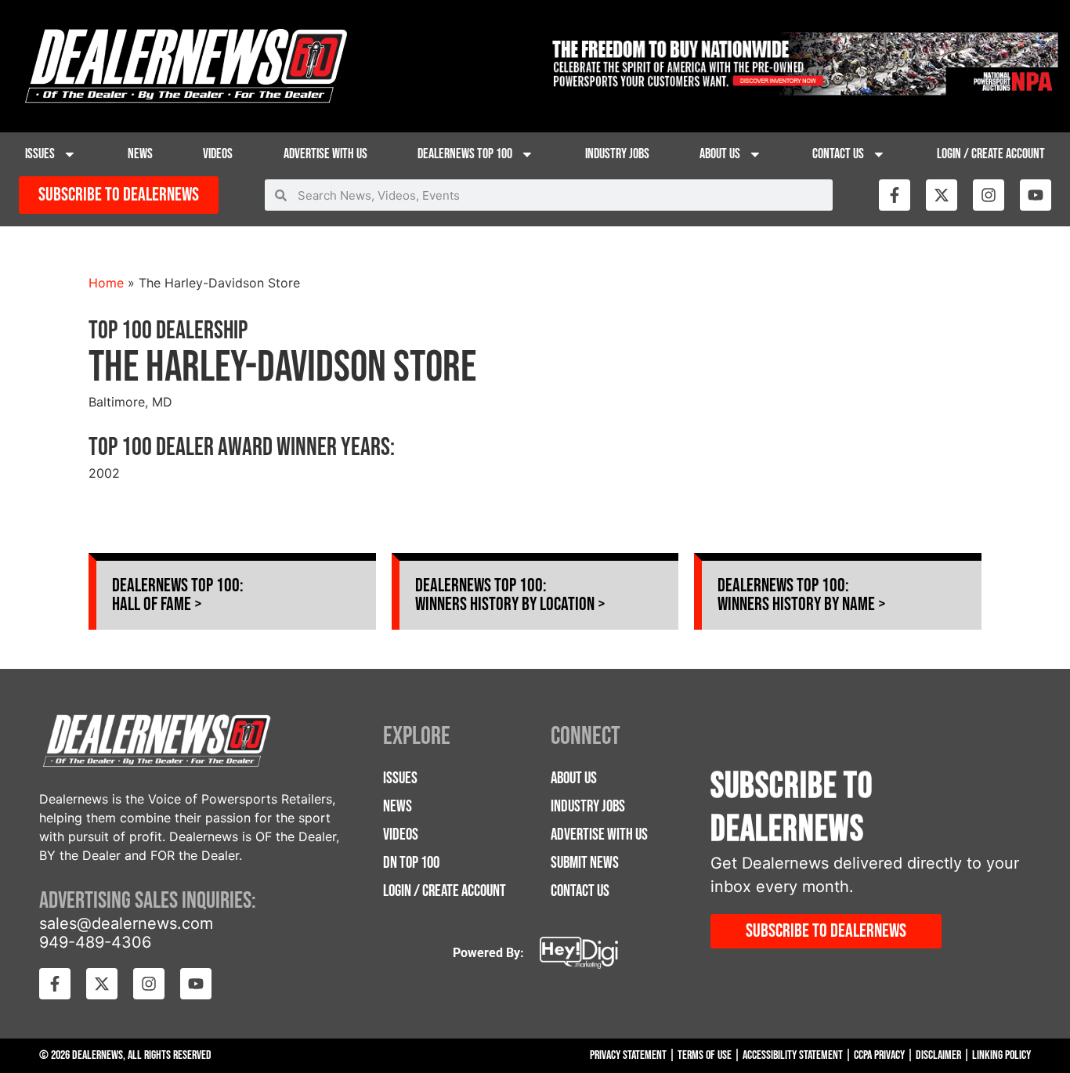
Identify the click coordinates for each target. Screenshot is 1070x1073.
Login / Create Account (991, 154)
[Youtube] (1035, 195)
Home (106, 283)
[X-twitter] (941, 195)
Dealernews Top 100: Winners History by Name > (802, 595)
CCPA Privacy (879, 1055)
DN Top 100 (411, 862)
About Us (719, 154)
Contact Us (838, 154)
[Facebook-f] (894, 195)
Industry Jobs (617, 154)
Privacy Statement (628, 1055)
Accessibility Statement (793, 1055)
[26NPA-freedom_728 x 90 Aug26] (802, 91)
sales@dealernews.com (126, 923)
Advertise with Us (325, 154)
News (140, 154)
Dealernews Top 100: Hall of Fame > (178, 595)
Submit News (585, 862)
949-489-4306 (95, 942)
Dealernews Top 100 (465, 154)
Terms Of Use (705, 1055)
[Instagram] (988, 195)
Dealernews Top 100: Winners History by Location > (510, 595)
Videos (218, 154)
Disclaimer (938, 1055)
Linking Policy (1001, 1055)
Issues (40, 154)
